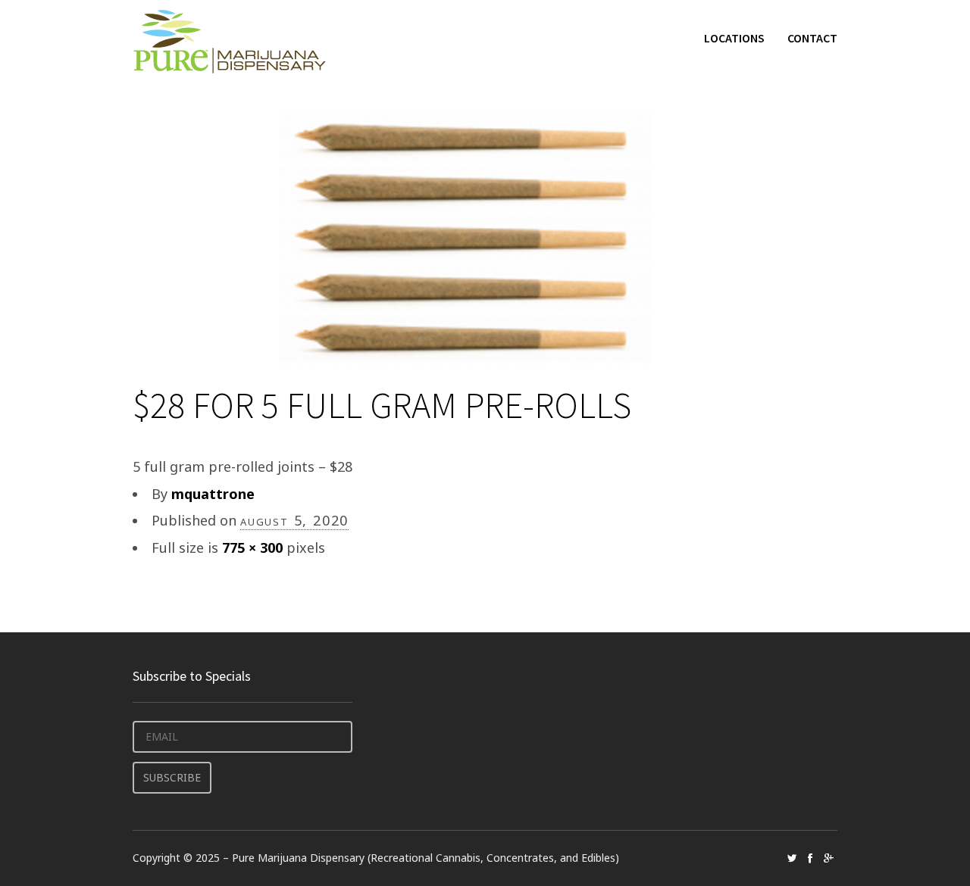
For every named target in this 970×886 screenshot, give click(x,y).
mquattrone (213, 494)
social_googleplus (828, 858)
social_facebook (810, 858)
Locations (734, 37)
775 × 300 (252, 547)
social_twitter (792, 858)
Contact (812, 37)
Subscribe (172, 777)
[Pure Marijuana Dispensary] (229, 41)
